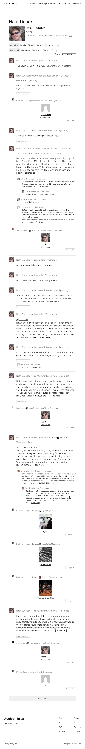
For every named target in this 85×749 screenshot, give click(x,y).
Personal (14, 50)
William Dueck (26, 179)
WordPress (77, 744)
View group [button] (70, 534)
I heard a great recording (37, 153)
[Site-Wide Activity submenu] (80, 3)
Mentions (25, 50)
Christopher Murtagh (28, 471)
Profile (23, 45)
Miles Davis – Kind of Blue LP (57, 148)
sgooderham (35, 101)
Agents (44, 511)
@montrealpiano (24, 280)
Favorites (36, 50)
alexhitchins (25, 207)
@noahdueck (45, 247)
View (70, 36)
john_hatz (20, 643)
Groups (53, 45)
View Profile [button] (70, 120)
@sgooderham (45, 117)
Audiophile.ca (10, 3)
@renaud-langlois (24, 265)
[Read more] (39, 222)
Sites (31, 45)
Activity (14, 45)
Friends (42, 45)
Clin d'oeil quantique (61, 75)
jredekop (24, 364)
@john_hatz (22, 319)
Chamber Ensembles (49, 577)
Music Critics (46, 544)
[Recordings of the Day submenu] (56, 3)
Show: (58, 54)
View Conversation (23, 94)
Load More (42, 698)
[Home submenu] (35, 3)
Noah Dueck (22, 60)
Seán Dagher (21, 230)
